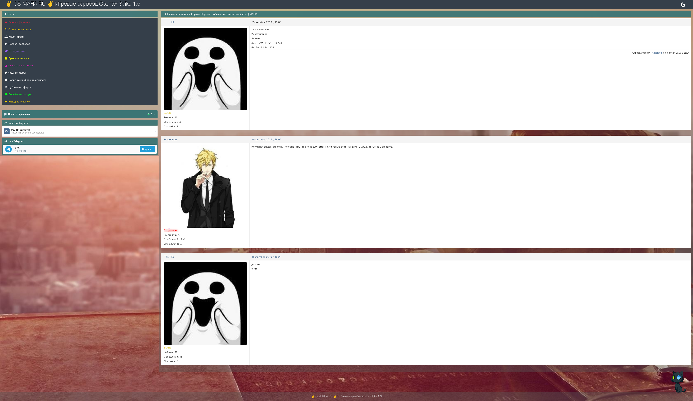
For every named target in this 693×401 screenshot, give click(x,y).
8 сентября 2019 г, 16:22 (266, 256)
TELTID (169, 22)
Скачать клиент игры (20, 65)
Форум (195, 14)
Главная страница (178, 14)
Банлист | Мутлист (19, 22)
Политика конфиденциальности (27, 79)
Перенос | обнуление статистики (220, 14)
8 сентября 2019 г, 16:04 (266, 139)
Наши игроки (16, 36)
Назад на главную (19, 101)
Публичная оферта (19, 87)
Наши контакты (16, 72)
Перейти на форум (19, 94)
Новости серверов (19, 43)
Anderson (657, 52)
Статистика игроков (19, 29)
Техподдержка (16, 51)
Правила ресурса (18, 58)
